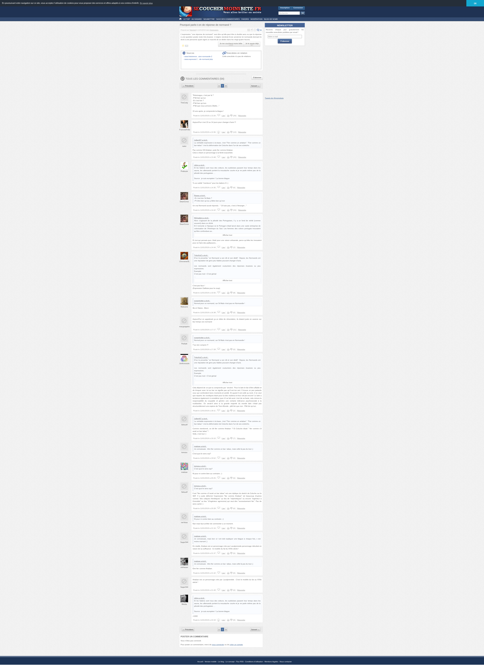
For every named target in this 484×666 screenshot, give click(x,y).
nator (184, 146)
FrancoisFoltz (184, 130)
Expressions (214, 30)
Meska (184, 604)
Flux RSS (240, 662)
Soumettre (209, 19)
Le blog (221, 662)
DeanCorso (184, 202)
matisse (197, 446)
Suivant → (255, 86)
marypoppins (184, 327)
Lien (223, 116)
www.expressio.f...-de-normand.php (198, 59)
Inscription (285, 8)
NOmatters (198, 218)
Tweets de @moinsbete (274, 98)
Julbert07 (198, 140)
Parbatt (184, 344)
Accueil (200, 662)
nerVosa (184, 522)
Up (228, 115)
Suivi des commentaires (228, 19)
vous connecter (218, 645)
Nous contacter (286, 662)
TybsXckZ (192, 30)
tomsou (184, 452)
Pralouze (184, 171)
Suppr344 (184, 542)
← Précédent (188, 86)
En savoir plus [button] (146, 3)
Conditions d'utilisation (254, 662)
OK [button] (475, 3)
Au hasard (197, 19)
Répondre (242, 116)
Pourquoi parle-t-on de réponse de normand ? (205, 24)
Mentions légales (271, 662)
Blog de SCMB (271, 19)
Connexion (298, 8)
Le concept (230, 662)
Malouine (184, 307)
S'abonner (257, 77)
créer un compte (236, 645)
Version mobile (210, 662)
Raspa (196, 195)
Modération (256, 19)
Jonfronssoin (184, 363)
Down (231, 115)
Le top (187, 19)
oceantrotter (199, 301)
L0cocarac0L (184, 261)
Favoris (245, 19)
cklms (196, 165)
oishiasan (184, 567)
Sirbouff (184, 425)
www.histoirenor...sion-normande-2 (198, 56)
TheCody (184, 103)
